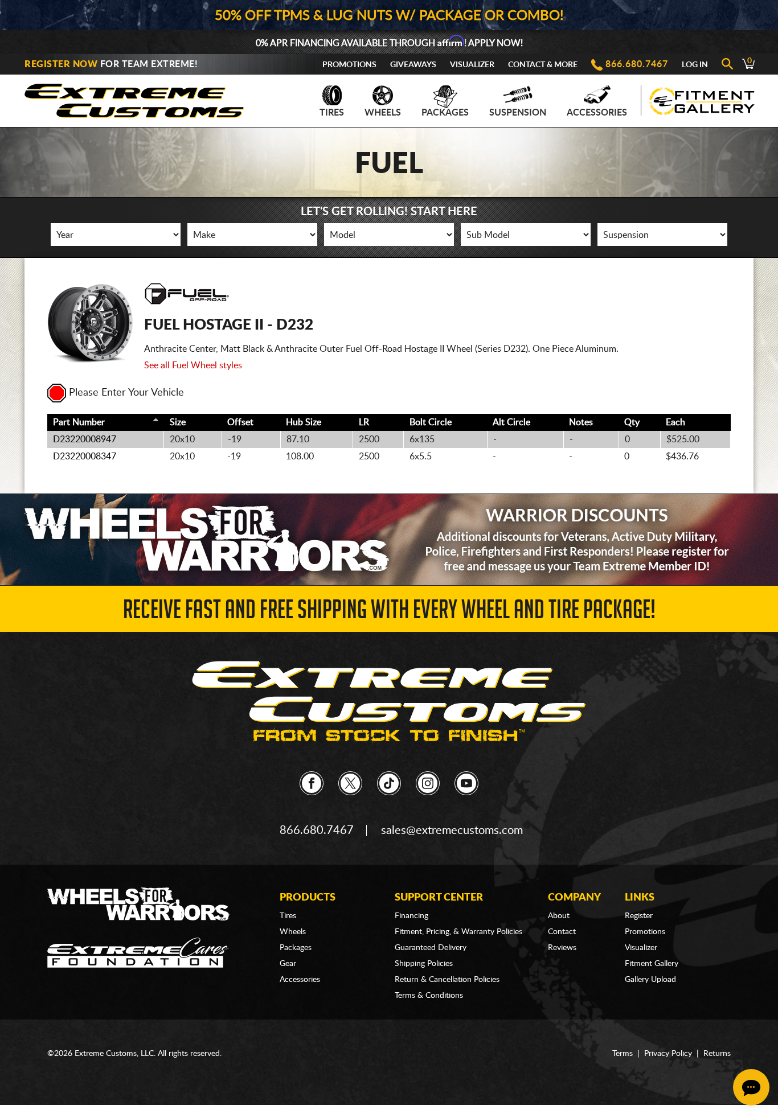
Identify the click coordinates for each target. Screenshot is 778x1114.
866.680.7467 (636, 64)
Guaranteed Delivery (430, 948)
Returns (717, 1054)
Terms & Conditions (429, 996)
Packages (445, 112)
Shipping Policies (424, 964)
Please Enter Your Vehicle (126, 393)
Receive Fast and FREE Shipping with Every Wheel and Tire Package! (389, 612)
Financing (411, 916)
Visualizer (472, 65)
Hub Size (303, 422)
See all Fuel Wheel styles (193, 365)
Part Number (79, 422)
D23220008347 (84, 456)
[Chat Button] (751, 1087)
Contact (562, 932)
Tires (332, 112)
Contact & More (543, 65)
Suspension (517, 112)
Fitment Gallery (651, 964)
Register (639, 916)
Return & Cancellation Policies (447, 980)
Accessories (597, 112)
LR (364, 422)
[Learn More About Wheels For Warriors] (389, 539)
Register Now (60, 64)
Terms (622, 1054)
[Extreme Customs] (134, 97)
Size (178, 422)
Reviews (562, 948)
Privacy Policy (668, 1054)
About (559, 916)
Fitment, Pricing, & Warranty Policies (458, 932)
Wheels (383, 112)
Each (675, 422)
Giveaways (413, 65)
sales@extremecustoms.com (452, 830)
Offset (240, 422)
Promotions (349, 65)
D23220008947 (84, 439)
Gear (288, 964)
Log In (695, 65)
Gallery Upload (650, 980)
